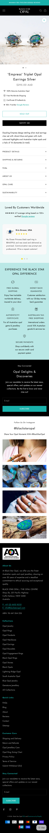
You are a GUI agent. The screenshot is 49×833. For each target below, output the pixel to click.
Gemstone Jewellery (11, 685)
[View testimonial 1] (22, 259)
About (5, 711)
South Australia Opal (11, 676)
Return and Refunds (11, 743)
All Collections (9, 689)
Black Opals (8, 667)
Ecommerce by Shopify (35, 816)
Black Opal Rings (10, 657)
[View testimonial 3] (27, 258)
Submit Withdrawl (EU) (12, 765)
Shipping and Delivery (12, 738)
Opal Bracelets (9, 648)
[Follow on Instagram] (10, 809)
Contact (6, 720)
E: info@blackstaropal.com (14, 607)
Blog (4, 707)
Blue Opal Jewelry (10, 680)
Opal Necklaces (9, 639)
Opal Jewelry (8, 626)
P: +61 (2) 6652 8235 (12, 604)
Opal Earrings (8, 644)
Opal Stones (8, 662)
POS (23, 816)
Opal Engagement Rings (13, 653)
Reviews (6, 716)
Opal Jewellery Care (11, 747)
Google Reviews (23, 104)
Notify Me (24, 123)
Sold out (24, 114)
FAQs (5, 702)
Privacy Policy (8, 756)
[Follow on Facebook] (4, 809)
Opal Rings (7, 630)
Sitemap (6, 725)
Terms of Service (9, 761)
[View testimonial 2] (24, 258)
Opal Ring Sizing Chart (12, 752)
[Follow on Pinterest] (17, 809)
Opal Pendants (9, 635)
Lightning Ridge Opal (12, 671)
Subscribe (24, 408)
